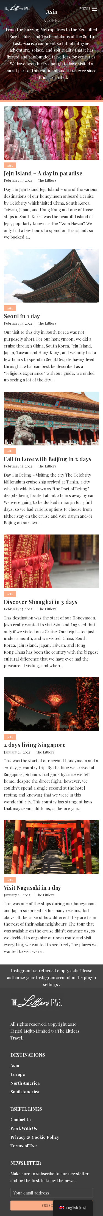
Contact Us (21, 1119)
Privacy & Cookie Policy (34, 1137)
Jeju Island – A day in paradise (43, 173)
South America (24, 1091)
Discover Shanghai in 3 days (40, 601)
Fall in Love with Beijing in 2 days (47, 459)
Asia (10, 165)
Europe (17, 1074)
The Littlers (47, 180)
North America (25, 1083)
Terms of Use (23, 1145)
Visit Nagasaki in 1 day (32, 887)
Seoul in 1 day (22, 316)
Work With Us (23, 1128)
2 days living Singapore (35, 744)
